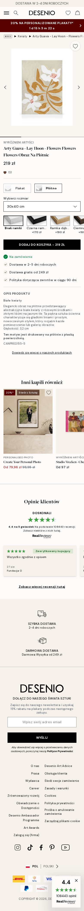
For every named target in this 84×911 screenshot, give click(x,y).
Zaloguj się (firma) (26, 835)
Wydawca (32, 781)
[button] (66, 892)
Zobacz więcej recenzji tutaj (42, 587)
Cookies (50, 796)
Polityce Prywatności (60, 751)
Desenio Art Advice (58, 766)
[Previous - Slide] (5, 87)
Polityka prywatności (59, 803)
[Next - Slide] (78, 87)
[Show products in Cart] (77, 13)
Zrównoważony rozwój (23, 796)
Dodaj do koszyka (42, 245)
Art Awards (31, 828)
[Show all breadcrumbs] (7, 36)
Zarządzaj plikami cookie (62, 821)
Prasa (35, 773)
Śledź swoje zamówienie (62, 781)
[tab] (10, 135)
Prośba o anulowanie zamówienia (60, 811)
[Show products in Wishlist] (68, 13)
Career (34, 788)
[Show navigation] (6, 13)
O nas (35, 766)
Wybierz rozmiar (15, 198)
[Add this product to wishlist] (75, 46)
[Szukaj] (16, 13)
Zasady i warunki (57, 788)
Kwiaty (22, 36)
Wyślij (42, 738)
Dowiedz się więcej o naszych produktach (42, 352)
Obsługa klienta (56, 773)
